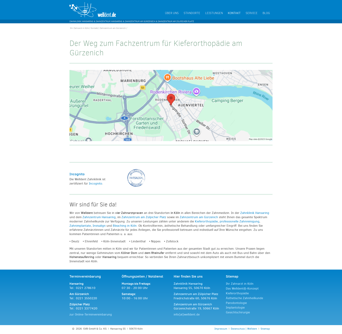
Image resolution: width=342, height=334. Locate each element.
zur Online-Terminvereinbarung (90, 314)
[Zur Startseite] (92, 9)
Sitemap (265, 328)
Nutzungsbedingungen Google (93, 116)
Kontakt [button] (234, 13)
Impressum (220, 328)
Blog (266, 13)
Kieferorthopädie (206, 221)
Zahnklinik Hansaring (254, 213)
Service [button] (252, 13)
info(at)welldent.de (187, 314)
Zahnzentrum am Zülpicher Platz (143, 217)
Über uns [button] (172, 13)
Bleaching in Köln (125, 226)
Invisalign (99, 226)
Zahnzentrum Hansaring (99, 217)
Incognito (77, 174)
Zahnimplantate (80, 226)
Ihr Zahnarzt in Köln (79, 28)
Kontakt (94, 28)
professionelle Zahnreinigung (239, 221)
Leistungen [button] (214, 13)
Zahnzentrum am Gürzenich (199, 217)
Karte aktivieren (89, 106)
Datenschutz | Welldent (244, 328)
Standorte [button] (192, 13)
